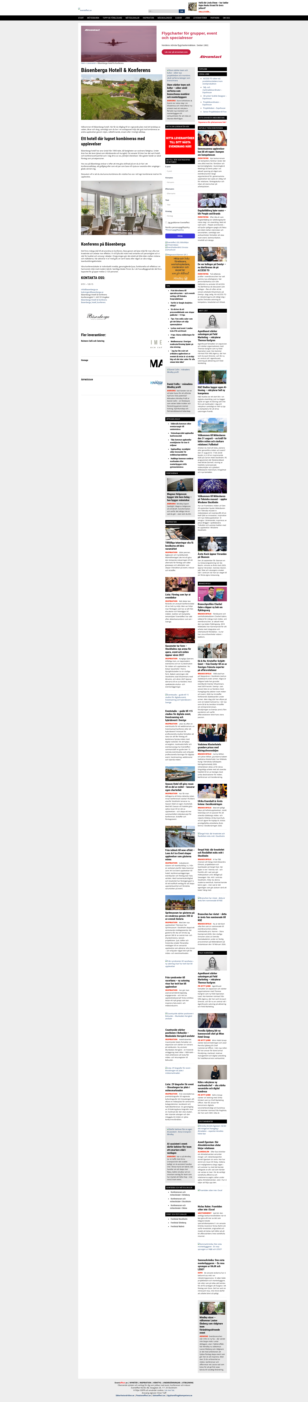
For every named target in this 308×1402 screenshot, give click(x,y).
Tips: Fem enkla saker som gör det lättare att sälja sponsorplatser (181, 322)
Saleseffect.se (159, 1395)
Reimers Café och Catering (92, 341)
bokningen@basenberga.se (92, 292)
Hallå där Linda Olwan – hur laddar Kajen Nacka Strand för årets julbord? (213, 5)
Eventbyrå (203, 158)
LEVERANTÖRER (201, 18)
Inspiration (149, 18)
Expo (200, 1273)
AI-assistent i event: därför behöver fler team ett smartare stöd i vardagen (179, 1148)
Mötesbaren (94, 18)
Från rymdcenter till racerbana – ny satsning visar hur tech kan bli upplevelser (177, 982)
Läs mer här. (169, 1390)
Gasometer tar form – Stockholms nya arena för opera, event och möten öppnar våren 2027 (178, 650)
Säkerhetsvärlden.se (125, 1395)
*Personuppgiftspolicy (174, 230)
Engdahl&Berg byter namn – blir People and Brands (212, 212)
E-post (168, 166)
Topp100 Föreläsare (113, 18)
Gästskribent (205, 1213)
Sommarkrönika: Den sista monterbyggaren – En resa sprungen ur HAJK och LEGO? (211, 1265)
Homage (84, 360)
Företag (168, 211)
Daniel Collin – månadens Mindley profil (180, 386)
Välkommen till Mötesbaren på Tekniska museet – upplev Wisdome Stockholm (212, 499)
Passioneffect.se (143, 1395)
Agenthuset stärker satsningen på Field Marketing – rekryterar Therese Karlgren (209, 336)
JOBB (188, 18)
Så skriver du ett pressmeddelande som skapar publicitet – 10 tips (182, 312)
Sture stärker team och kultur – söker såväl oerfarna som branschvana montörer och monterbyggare (178, 91)
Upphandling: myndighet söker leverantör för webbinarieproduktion (180, 452)
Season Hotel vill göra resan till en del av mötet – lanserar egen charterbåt (180, 787)
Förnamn (169, 178)
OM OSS (227, 18)
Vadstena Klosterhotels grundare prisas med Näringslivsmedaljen (209, 747)
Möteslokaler (133, 18)
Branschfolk (204, 614)
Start (82, 18)
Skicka (180, 236)
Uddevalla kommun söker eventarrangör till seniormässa (180, 426)
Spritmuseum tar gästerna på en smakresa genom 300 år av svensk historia (180, 915)
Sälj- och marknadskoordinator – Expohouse (212, 90)
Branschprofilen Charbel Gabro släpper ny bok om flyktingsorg (210, 607)
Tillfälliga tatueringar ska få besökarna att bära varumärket (179, 545)
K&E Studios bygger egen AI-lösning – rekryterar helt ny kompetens (212, 390)
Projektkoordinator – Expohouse (211, 103)
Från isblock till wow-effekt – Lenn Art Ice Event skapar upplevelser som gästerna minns (180, 855)
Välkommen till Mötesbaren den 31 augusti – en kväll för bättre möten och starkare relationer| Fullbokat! (212, 440)
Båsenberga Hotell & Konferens (94, 300)
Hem (83, 63)
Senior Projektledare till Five (214, 111)
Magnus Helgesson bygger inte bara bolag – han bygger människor (179, 497)
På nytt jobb (204, 986)
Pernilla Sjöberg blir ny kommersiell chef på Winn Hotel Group (211, 1033)
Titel (167, 200)
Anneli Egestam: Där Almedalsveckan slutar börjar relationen (209, 1145)
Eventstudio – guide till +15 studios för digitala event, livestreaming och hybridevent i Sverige (179, 715)
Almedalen (203, 1151)
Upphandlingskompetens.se (179, 1395)
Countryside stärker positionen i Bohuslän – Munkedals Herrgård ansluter (180, 1032)
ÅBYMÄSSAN (87, 379)
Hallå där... (205, 11)
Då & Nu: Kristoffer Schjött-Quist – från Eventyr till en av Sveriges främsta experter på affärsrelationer (212, 665)
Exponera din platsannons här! (212, 122)
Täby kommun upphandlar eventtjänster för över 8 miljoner (180, 443)
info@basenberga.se (89, 289)
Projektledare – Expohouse (214, 108)
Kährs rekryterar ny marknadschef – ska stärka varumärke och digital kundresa (211, 1087)
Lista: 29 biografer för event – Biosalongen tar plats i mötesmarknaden (179, 1087)
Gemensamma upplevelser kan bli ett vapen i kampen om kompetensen (211, 151)
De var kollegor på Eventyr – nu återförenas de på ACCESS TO (212, 267)
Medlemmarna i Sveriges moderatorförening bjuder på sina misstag (181, 344)
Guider (179, 18)
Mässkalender (165, 18)
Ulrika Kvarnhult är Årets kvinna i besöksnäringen (210, 803)
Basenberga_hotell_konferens (93, 302)
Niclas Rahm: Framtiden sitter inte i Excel (210, 1208)
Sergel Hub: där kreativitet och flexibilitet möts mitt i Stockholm (211, 852)
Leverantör (91, 63)
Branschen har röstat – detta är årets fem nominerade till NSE (212, 917)
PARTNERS (215, 18)
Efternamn (169, 189)
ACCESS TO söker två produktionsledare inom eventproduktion (212, 81)
